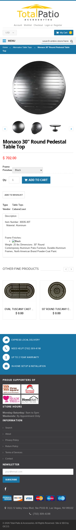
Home (5, 47)
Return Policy (11, 446)
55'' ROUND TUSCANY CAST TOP (56, 309)
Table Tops (17, 205)
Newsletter (11, 464)
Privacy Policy (12, 440)
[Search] (71, 41)
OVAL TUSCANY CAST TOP (19, 309)
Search (8, 428)
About (8, 434)
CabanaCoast (19, 209)
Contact (9, 458)
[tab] (11, 216)
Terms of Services (13, 452)
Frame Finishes (7, 168)
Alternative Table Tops (22, 47)
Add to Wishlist (14, 194)
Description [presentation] (10, 216)
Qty (4, 180)
